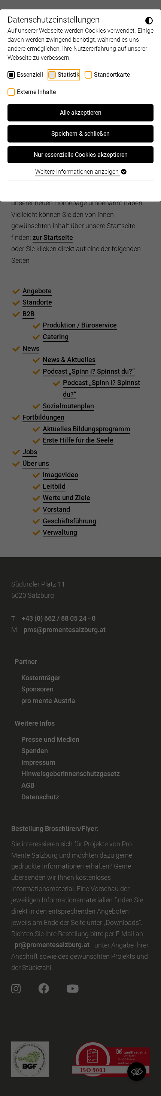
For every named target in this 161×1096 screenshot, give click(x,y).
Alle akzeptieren (80, 112)
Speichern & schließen (80, 133)
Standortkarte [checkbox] (112, 74)
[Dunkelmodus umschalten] (149, 20)
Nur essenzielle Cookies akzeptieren (81, 154)
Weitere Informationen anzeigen (77, 171)
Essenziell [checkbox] (30, 74)
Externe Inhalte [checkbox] (36, 92)
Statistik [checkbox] (68, 74)
